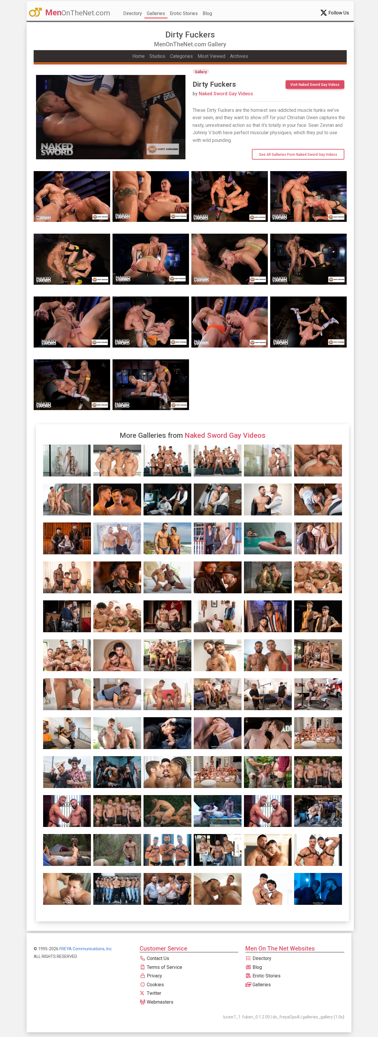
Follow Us (338, 13)
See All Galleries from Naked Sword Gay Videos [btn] (298, 155)
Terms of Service (164, 967)
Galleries (156, 13)
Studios (157, 56)
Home (138, 56)
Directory (132, 13)
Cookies (155, 984)
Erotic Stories (184, 13)
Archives (239, 56)
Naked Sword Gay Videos (223, 93)
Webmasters (159, 1002)
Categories (181, 56)
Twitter (153, 993)
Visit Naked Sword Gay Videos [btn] (315, 85)
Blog (207, 13)
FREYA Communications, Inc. (86, 948)
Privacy (154, 976)
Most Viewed (211, 56)
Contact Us (157, 958)
